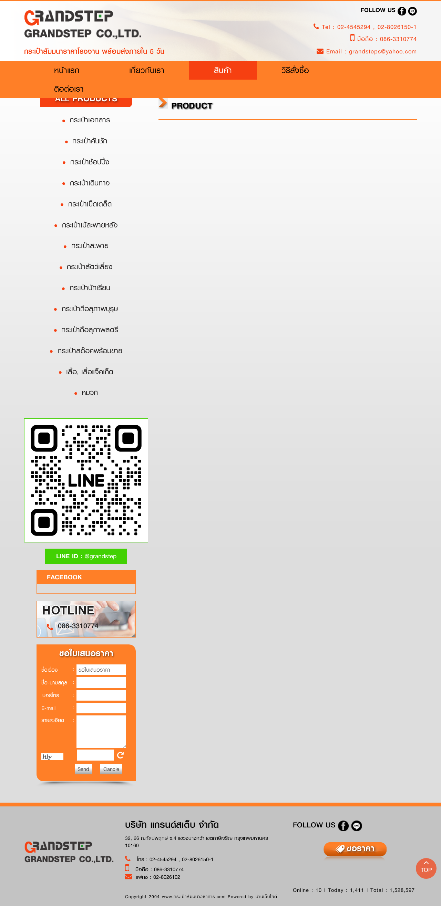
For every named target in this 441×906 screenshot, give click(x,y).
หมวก (88, 392)
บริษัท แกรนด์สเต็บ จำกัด (172, 824)
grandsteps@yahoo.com (383, 51)
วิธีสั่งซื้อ (295, 70)
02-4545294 (355, 26)
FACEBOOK (64, 576)
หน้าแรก (79, 70)
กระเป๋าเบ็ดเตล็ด (88, 203)
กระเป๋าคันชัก (88, 140)
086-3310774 (398, 38)
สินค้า (223, 70)
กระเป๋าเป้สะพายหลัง (88, 224)
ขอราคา (361, 848)
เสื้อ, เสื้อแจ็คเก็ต (88, 371)
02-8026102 (166, 876)
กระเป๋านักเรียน (88, 287)
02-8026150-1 (397, 26)
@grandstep (86, 556)
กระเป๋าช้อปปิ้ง (88, 161)
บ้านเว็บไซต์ (266, 896)
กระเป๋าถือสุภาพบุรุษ (88, 308)
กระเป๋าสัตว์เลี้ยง (88, 266)
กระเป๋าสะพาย (88, 245)
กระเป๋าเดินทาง (88, 182)
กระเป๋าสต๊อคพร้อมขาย (88, 350)
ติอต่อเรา (69, 88)
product (190, 105)
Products (86, 98)
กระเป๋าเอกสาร (88, 119)
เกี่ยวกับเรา (146, 70)
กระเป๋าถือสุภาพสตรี (88, 329)
